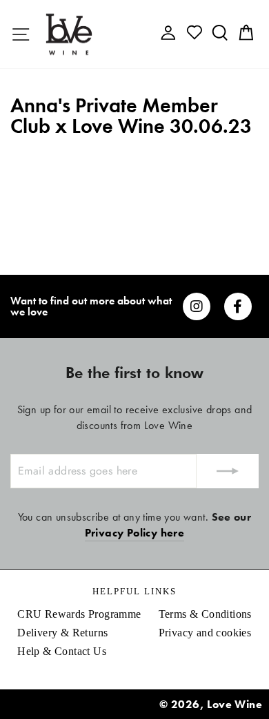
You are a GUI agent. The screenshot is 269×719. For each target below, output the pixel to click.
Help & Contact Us (61, 651)
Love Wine (234, 704)
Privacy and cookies (205, 632)
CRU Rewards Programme (79, 614)
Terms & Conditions (205, 614)
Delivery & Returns (62, 632)
